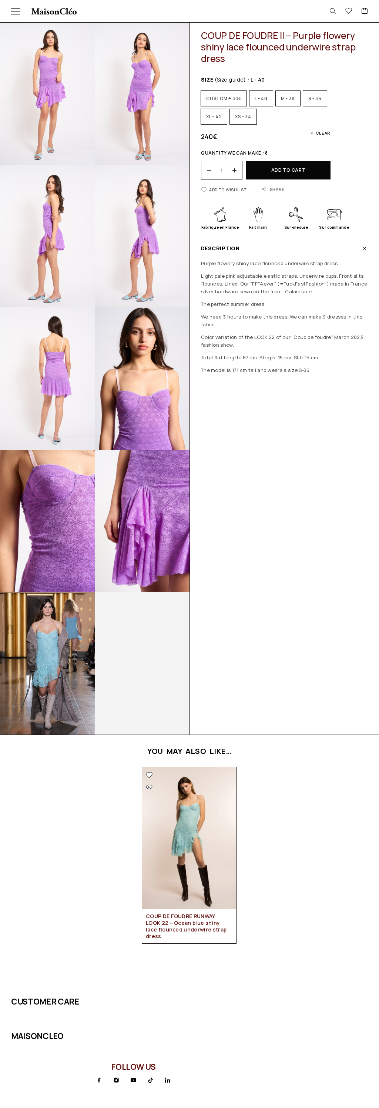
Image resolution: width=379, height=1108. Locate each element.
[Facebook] (99, 1080)
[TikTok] (150, 1080)
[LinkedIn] (167, 1080)
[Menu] (15, 11)
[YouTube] (133, 1080)
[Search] (332, 11)
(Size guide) (230, 79)
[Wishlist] (348, 11)
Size (223, 79)
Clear (323, 133)
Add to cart (288, 170)
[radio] (223, 98)
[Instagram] (116, 1080)
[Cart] (364, 11)
